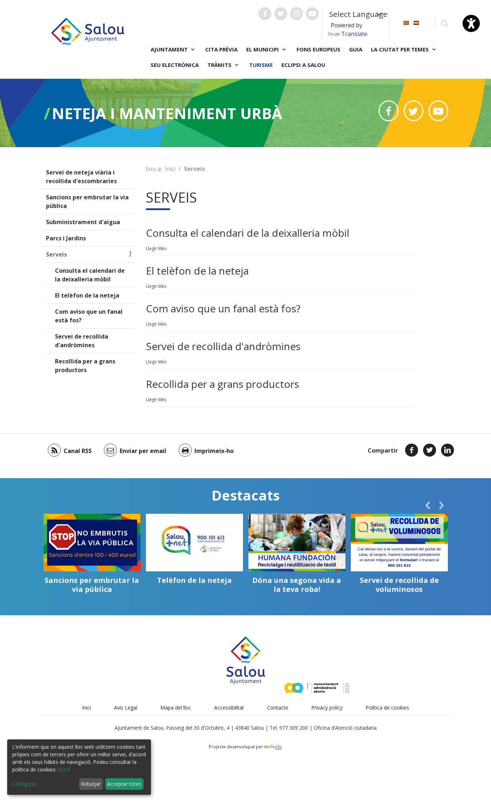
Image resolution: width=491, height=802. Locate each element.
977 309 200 (293, 727)
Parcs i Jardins (66, 238)
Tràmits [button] (220, 64)
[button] (427, 505)
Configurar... (26, 783)
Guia (355, 49)
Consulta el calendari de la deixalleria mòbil (90, 275)
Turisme (261, 64)
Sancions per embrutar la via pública (87, 201)
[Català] (406, 22)
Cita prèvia (221, 49)
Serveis (56, 254)
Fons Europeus (318, 49)
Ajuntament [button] (170, 49)
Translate (354, 34)
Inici (170, 169)
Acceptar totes (124, 783)
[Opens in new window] (388, 110)
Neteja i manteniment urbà (167, 113)
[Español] (416, 22)
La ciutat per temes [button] (400, 49)
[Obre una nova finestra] (264, 13)
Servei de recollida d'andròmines (81, 340)
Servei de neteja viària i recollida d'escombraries (81, 176)
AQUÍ (64, 769)
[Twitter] (429, 450)
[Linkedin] (447, 450)
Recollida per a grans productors (85, 365)
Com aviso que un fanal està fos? (89, 316)
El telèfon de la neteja (87, 295)
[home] (88, 31)
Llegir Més (156, 248)
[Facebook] (411, 450)
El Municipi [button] (263, 49)
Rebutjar (91, 783)
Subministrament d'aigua (83, 222)
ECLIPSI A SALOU (303, 64)
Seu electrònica (175, 64)
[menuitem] (406, 22)
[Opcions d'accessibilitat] (471, 23)
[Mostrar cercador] (444, 23)
